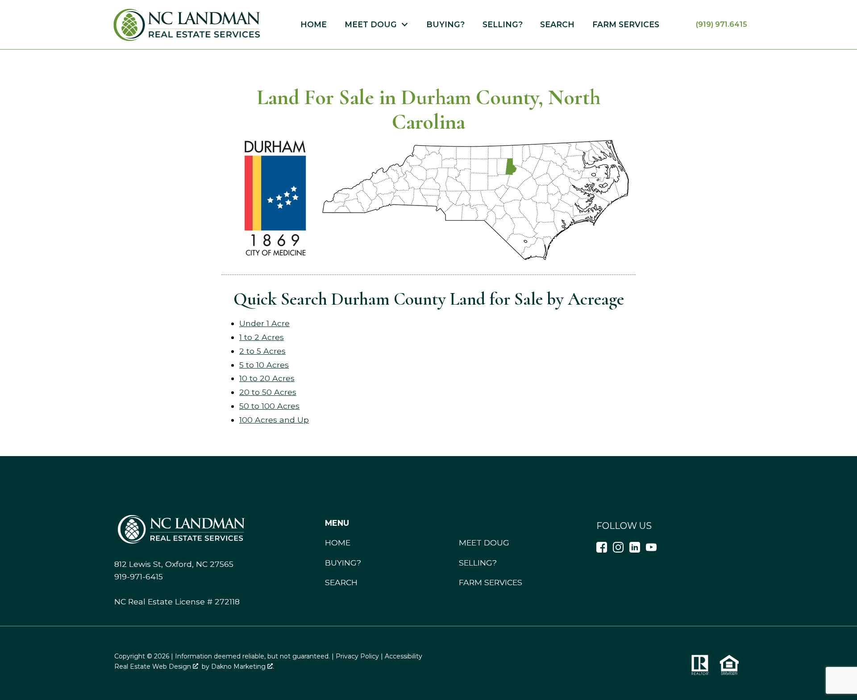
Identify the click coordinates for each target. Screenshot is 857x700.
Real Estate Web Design (153, 666)
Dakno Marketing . (242, 666)
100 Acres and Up (274, 419)
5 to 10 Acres (264, 364)
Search (557, 25)
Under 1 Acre (264, 323)
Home (313, 25)
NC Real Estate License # (177, 601)
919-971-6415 (138, 576)
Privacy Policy (357, 656)
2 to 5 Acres (262, 351)
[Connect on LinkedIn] (634, 549)
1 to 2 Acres (261, 337)
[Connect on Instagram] (618, 549)
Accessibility (403, 656)
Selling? (503, 25)
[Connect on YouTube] (651, 549)
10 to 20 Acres (267, 378)
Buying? (445, 25)
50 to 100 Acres (269, 406)
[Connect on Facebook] (601, 549)
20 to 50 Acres (267, 392)
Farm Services (625, 25)
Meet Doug (484, 542)
